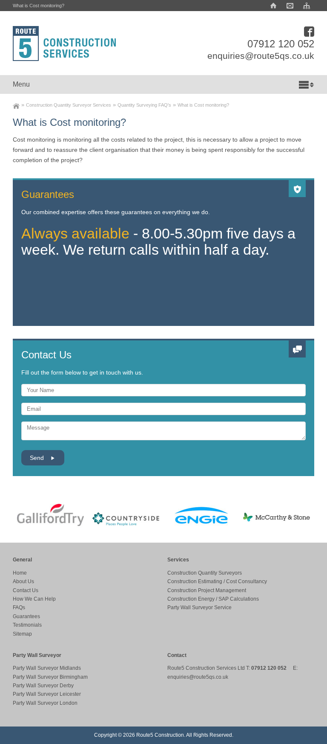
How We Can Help (34, 599)
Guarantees (26, 616)
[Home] (273, 5)
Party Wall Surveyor (37, 655)
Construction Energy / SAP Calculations (213, 599)
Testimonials (27, 625)
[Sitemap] (306, 5)
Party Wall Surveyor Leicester (47, 694)
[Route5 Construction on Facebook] (309, 30)
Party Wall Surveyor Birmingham (50, 677)
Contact (176, 655)
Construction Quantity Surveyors (204, 573)
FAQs (19, 607)
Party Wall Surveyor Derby (43, 686)
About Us (23, 581)
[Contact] (290, 5)
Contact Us (46, 354)
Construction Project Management (206, 590)
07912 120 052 (280, 43)
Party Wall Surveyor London (45, 703)
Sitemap (22, 634)
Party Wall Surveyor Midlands (47, 668)
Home (20, 573)
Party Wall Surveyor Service (199, 607)
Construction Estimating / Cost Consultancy (217, 581)
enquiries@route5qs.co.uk (260, 56)
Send (38, 457)
